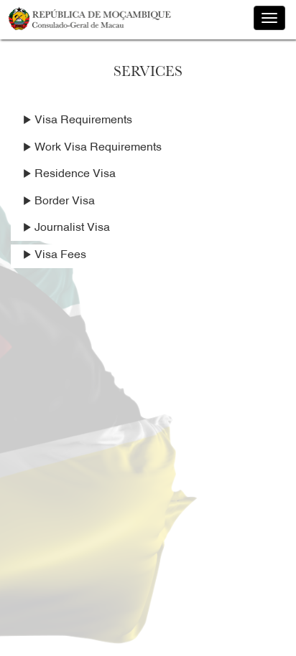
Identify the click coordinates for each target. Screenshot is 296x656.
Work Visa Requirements (97, 149)
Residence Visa (74, 176)
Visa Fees (59, 257)
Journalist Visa (71, 229)
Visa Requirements (82, 122)
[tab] (148, 121)
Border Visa (63, 203)
